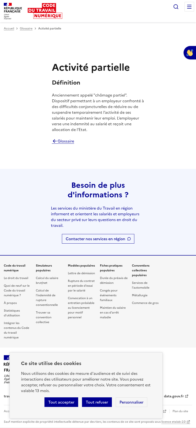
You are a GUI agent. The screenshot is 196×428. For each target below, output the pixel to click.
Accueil (9, 28)
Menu (189, 6)
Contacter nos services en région (95, 239)
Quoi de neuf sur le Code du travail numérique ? (17, 290)
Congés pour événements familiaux (109, 295)
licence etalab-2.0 (173, 422)
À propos (10, 303)
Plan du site (180, 411)
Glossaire (26, 28)
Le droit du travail (16, 278)
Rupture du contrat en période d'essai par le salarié (81, 286)
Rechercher (176, 6)
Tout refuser (97, 402)
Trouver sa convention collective (43, 317)
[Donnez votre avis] (190, 52)
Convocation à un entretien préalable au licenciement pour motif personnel (81, 308)
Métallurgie (139, 295)
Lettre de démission (81, 273)
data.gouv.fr (174, 396)
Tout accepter (61, 402)
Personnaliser (131, 402)
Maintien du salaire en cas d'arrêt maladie (113, 313)
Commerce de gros (145, 303)
